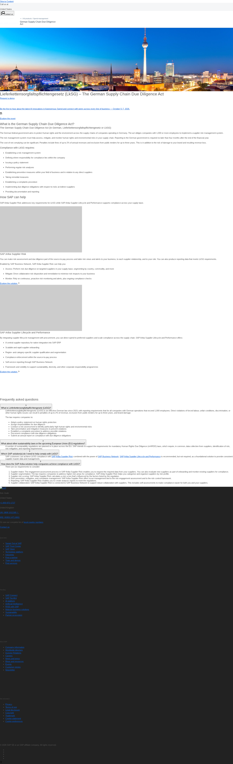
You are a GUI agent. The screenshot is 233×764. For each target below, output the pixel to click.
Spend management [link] (40, 19)
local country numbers (33, 522)
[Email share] (119, 758)
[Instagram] (119, 756)
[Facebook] (119, 749)
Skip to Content (6, 1)
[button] (20, 18)
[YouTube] (119, 752)
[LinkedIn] (119, 754)
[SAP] (3, 488)
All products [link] (27, 19)
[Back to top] (1, 762)
